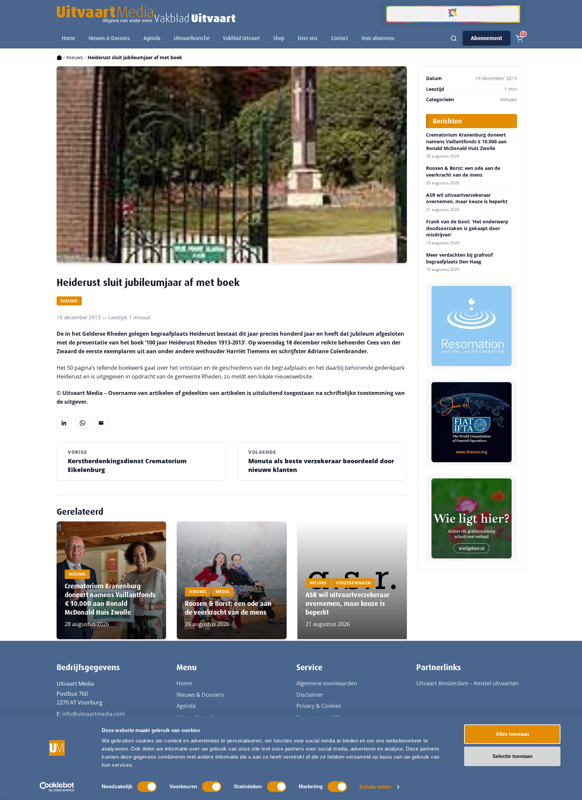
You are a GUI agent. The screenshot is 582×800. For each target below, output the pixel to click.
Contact (339, 38)
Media (222, 591)
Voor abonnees (377, 38)
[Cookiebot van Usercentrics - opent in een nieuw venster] (57, 787)
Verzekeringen (353, 583)
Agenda (151, 38)
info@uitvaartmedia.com (93, 714)
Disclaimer (309, 694)
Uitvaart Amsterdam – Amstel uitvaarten (467, 683)
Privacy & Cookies (318, 706)
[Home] (59, 57)
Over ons (308, 38)
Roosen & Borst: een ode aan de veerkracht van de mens (228, 608)
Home (68, 38)
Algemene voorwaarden (326, 683)
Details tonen (375, 787)
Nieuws (74, 57)
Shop (278, 38)
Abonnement (486, 38)
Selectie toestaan (512, 756)
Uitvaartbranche (191, 38)
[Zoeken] (454, 38)
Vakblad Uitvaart (241, 38)
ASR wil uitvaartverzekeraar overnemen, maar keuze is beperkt (347, 603)
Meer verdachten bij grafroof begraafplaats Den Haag (459, 258)
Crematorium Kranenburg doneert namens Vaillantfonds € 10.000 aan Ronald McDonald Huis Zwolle (110, 599)
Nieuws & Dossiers (109, 38)
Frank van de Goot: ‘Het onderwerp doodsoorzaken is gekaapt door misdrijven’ (467, 228)
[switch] (211, 786)
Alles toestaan (512, 734)
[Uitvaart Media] (146, 14)
